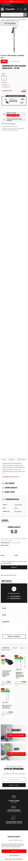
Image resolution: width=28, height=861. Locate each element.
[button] (17, 9)
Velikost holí (4, 82)
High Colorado (18, 505)
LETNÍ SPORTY (9, 19)
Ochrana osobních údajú (17, 859)
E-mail (16, 555)
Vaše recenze (5, 545)
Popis (4, 460)
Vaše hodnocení (5, 542)
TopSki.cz (3, 19)
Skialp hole (8, 130)
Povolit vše (14, 851)
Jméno (2, 555)
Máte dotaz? (21, 460)
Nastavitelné (18, 511)
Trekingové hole (16, 19)
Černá (16, 508)
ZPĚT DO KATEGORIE (10, 24)
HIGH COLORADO (18, 128)
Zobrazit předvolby (14, 855)
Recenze (11, 460)
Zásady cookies (8, 859)
